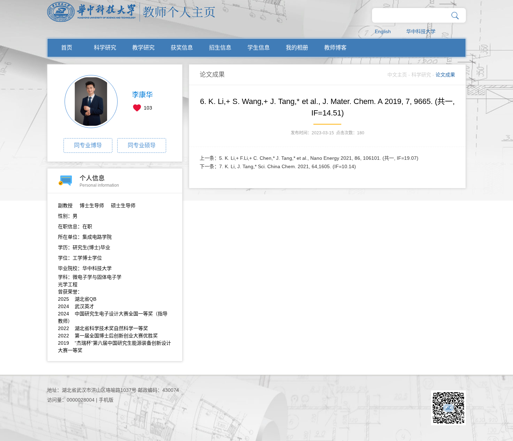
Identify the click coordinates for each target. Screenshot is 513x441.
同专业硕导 (142, 145)
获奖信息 (182, 48)
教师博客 (335, 48)
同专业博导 (88, 145)
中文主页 (397, 74)
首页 (66, 48)
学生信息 (258, 48)
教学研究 (143, 48)
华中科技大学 (421, 31)
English (383, 31)
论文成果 (445, 74)
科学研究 (105, 48)
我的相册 (297, 48)
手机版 (106, 400)
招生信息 (220, 48)
